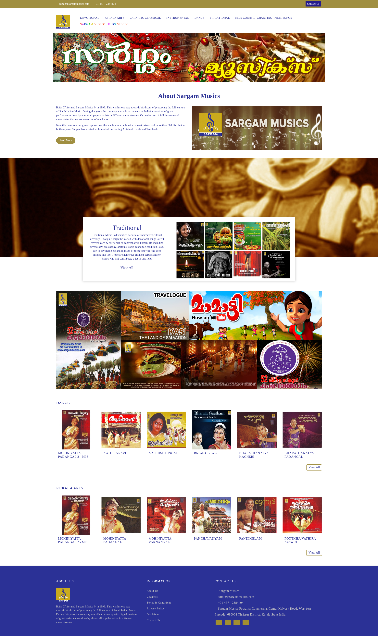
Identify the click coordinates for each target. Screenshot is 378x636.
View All (126, 268)
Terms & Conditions (159, 602)
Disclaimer (153, 614)
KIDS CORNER (245, 17)
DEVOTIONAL (89, 17)
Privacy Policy (155, 608)
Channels (152, 596)
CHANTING (264, 17)
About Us (152, 590)
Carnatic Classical (145, 17)
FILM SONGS (283, 17)
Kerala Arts (114, 17)
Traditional (220, 17)
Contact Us (153, 620)
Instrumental (177, 17)
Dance (200, 17)
